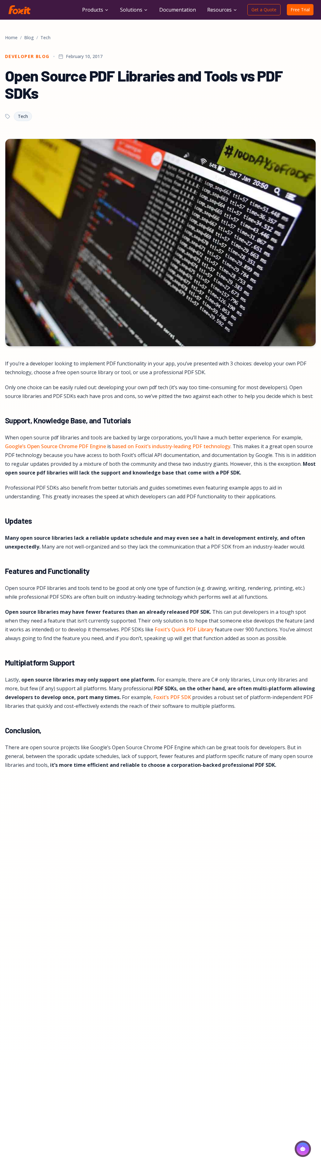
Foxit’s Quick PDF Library (184, 629)
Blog (29, 37)
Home (11, 37)
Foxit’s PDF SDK (172, 697)
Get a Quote (263, 10)
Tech (45, 37)
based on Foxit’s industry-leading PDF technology (171, 446)
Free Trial (300, 10)
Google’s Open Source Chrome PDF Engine (55, 446)
